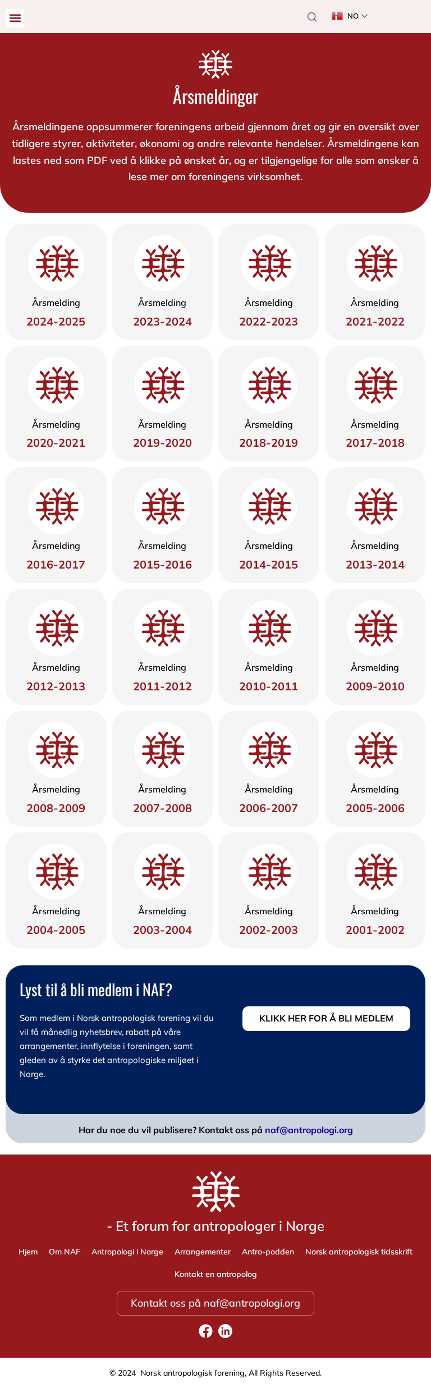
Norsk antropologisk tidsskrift (358, 1252)
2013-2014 (375, 564)
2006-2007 (268, 808)
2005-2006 (375, 808)
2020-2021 (55, 443)
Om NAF (64, 1252)
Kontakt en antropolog (216, 1274)
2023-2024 (162, 321)
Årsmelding (56, 302)
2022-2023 (268, 321)
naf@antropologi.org (309, 1129)
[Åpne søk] (312, 17)
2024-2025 (55, 321)
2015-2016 (162, 564)
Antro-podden (268, 1252)
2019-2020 (162, 443)
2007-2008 (162, 808)
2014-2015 (268, 564)
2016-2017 (55, 564)
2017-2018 (375, 443)
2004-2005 (55, 930)
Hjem (28, 1252)
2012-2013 (55, 686)
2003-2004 (162, 930)
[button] (15, 18)
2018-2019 (268, 443)
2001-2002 (375, 930)
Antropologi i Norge (127, 1252)
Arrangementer (203, 1252)
